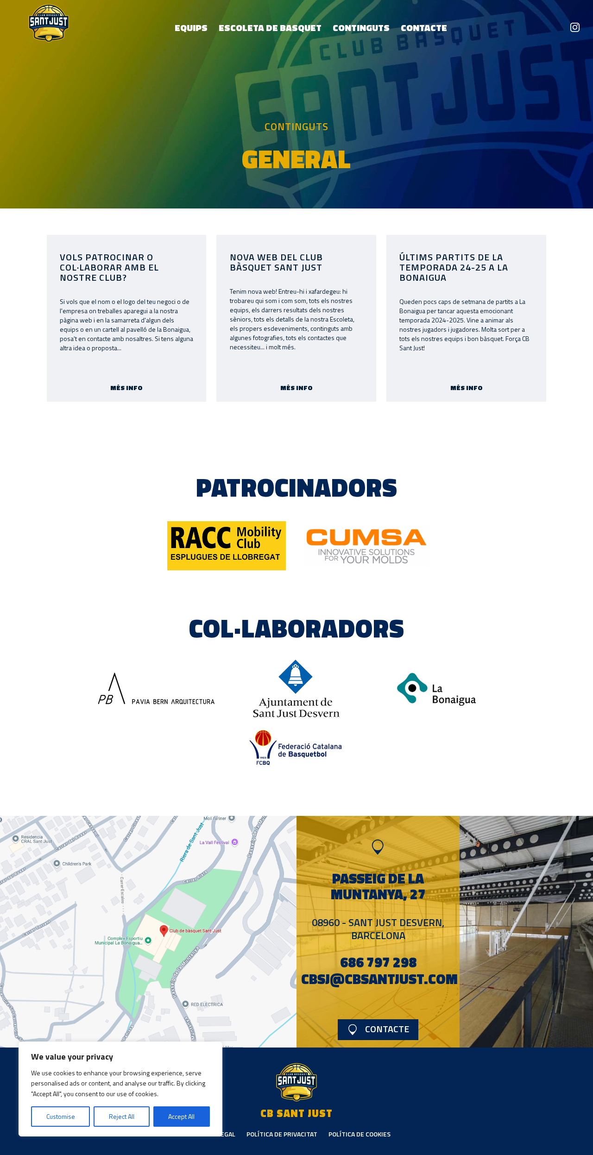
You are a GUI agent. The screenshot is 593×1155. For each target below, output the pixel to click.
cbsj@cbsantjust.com (379, 979)
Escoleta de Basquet (270, 27)
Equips (191, 27)
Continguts (361, 27)
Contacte (424, 27)
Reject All (121, 1116)
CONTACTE (387, 1028)
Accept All (181, 1116)
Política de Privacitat (281, 1134)
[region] (120, 1088)
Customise (60, 1116)
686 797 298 (378, 962)
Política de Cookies (359, 1134)
